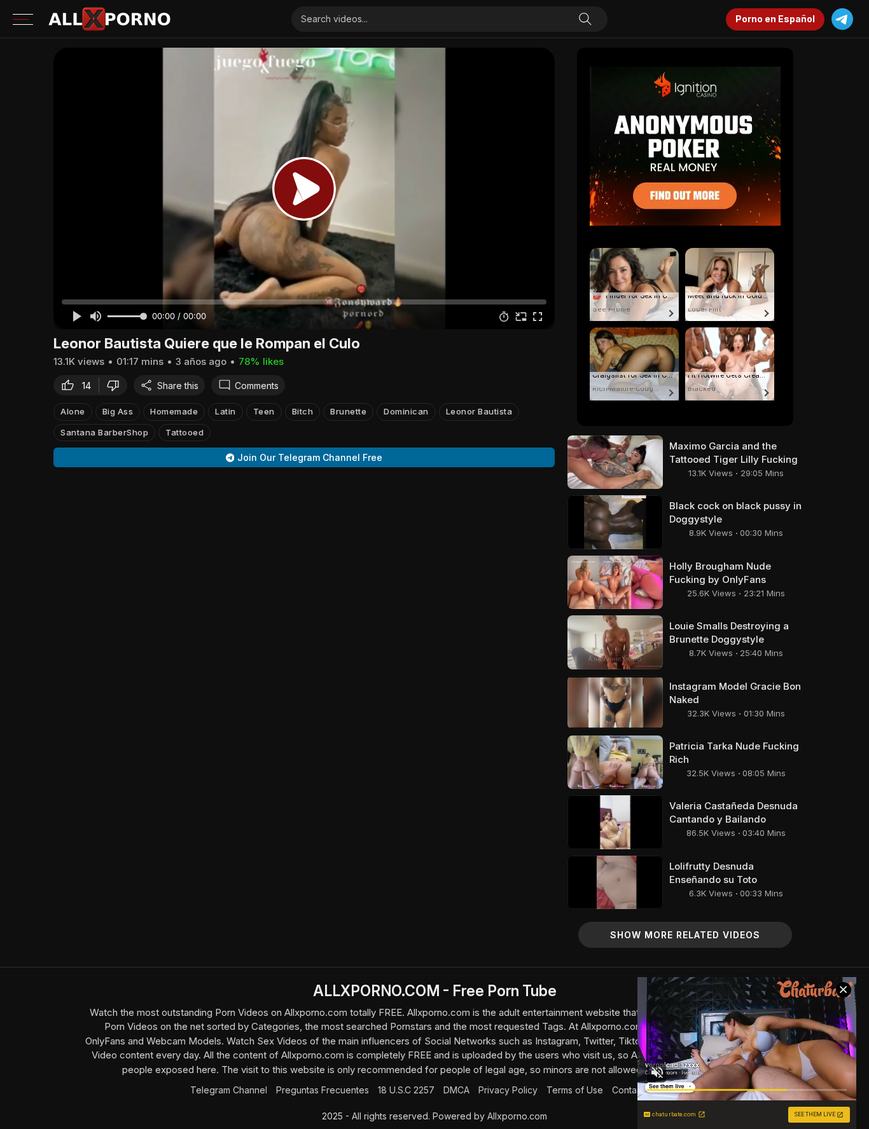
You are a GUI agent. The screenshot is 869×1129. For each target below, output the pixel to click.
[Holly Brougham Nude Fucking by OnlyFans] (615, 582)
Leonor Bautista (479, 411)
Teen (264, 411)
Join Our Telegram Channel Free (309, 457)
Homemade (174, 411)
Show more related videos (685, 934)
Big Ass (118, 411)
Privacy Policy (508, 1090)
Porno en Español (775, 18)
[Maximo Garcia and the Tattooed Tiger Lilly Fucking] (615, 462)
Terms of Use (574, 1090)
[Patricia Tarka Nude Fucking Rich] (615, 762)
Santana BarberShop (104, 432)
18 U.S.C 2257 (406, 1090)
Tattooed (184, 432)
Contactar (632, 1090)
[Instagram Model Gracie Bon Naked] (615, 702)
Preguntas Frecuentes (322, 1090)
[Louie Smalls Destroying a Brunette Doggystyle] (615, 642)
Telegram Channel (228, 1090)
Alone (72, 411)
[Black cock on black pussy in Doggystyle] (615, 522)
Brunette (348, 411)
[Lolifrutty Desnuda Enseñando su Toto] (615, 882)
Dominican (406, 411)
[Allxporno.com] (109, 19)
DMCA (456, 1090)
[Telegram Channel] (842, 19)
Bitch (303, 411)
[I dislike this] (116, 385)
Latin (225, 411)
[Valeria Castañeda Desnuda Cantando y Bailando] (615, 822)
